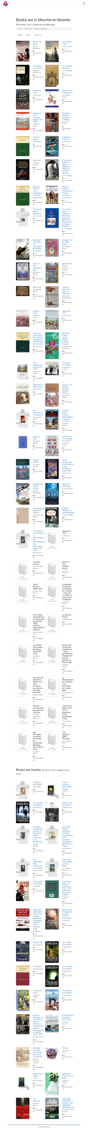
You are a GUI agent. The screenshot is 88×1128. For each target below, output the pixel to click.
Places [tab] (28, 35)
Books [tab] (20, 35)
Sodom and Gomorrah (67, 803)
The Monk (37, 966)
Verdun (65, 1047)
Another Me (38, 942)
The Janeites (36, 1099)
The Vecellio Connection (67, 967)
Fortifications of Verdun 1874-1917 (67, 1017)
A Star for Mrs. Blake (37, 783)
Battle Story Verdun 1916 (38, 1075)
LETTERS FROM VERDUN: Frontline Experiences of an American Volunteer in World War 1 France (67, 836)
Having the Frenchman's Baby (67, 1075)
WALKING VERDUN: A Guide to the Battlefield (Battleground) (68, 1103)
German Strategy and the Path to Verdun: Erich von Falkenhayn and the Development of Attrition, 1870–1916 (38, 1025)
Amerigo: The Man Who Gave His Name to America (37, 1052)
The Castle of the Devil (37, 882)
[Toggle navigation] (84, 3)
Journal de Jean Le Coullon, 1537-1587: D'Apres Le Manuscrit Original (67, 888)
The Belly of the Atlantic (67, 991)
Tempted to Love (37, 991)
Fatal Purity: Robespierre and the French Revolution (67, 913)
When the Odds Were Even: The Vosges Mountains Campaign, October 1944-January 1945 (37, 919)
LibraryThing (65, 1124)
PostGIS (46, 1127)
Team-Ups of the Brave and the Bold (67, 862)
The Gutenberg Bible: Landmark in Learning (37, 863)
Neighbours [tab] (38, 35)
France (20, 29)
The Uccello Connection (38, 803)
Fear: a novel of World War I (67, 784)
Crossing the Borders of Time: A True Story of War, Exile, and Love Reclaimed (38, 834)
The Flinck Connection (67, 943)
